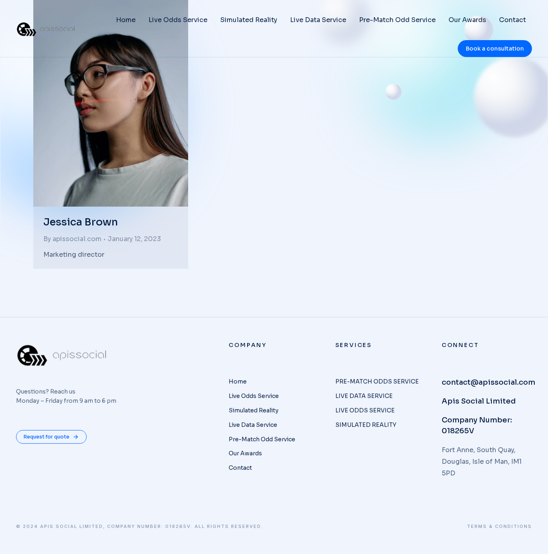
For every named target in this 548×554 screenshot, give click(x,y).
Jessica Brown (80, 222)
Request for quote (46, 437)
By (72, 239)
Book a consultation (495, 48)
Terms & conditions (499, 526)
